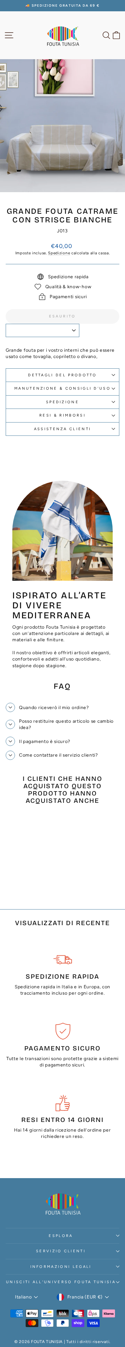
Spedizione (59, 253)
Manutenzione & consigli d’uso (62, 388)
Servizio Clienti (61, 1251)
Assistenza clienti (62, 429)
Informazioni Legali (61, 1267)
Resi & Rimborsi (62, 415)
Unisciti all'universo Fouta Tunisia (61, 1282)
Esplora (61, 1236)
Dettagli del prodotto (62, 375)
